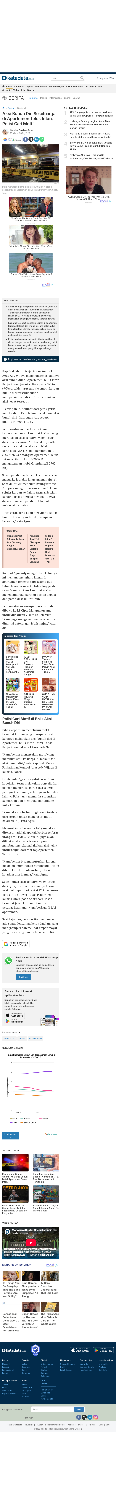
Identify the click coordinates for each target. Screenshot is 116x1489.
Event (43, 1396)
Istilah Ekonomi (67, 1370)
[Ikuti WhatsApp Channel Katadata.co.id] (8, 961)
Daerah (31, 90)
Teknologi (45, 1376)
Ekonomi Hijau (56, 86)
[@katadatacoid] (95, 1417)
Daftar (79, 1409)
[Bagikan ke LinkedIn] (36, 139)
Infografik (103, 1364)
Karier (40, 1425)
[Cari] (82, 78)
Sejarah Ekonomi (67, 1364)
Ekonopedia (40, 86)
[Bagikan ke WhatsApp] (41, 139)
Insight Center (47, 1390)
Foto (24, 1393)
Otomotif (6, 90)
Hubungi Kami (104, 1425)
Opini (4, 1387)
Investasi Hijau (86, 1370)
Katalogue (26, 1390)
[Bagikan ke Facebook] (25, 139)
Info (23, 90)
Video (16, 90)
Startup (44, 1370)
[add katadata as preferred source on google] (30, 944)
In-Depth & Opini (94, 86)
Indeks (44, 1383)
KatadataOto (47, 1399)
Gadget (44, 1373)
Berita (9, 86)
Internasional (56, 98)
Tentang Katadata (14, 1425)
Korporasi (26, 1373)
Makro (24, 1364)
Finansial (19, 86)
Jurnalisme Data (74, 86)
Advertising (30, 1425)
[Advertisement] (89, 254)
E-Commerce (47, 1364)
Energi (67, 98)
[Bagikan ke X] (31, 139)
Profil (62, 1367)
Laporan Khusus (9, 1393)
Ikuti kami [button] (23, 977)
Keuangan (26, 1367)
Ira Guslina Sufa (24, 130)
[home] (3, 87)
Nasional (33, 98)
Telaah (5, 1384)
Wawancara (7, 1390)
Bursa (24, 1370)
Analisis (102, 1367)
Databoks (45, 1393)
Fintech (44, 1367)
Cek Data (103, 1370)
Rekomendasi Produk (15, 636)
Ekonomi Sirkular (87, 1367)
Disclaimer (90, 1425)
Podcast (25, 1396)
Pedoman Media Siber (55, 1425)
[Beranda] (3, 108)
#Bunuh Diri (9, 1038)
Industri (43, 98)
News (24, 1384)
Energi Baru (85, 1364)
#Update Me (35, 1038)
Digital (29, 86)
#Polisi (22, 1038)
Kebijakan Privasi (75, 1425)
